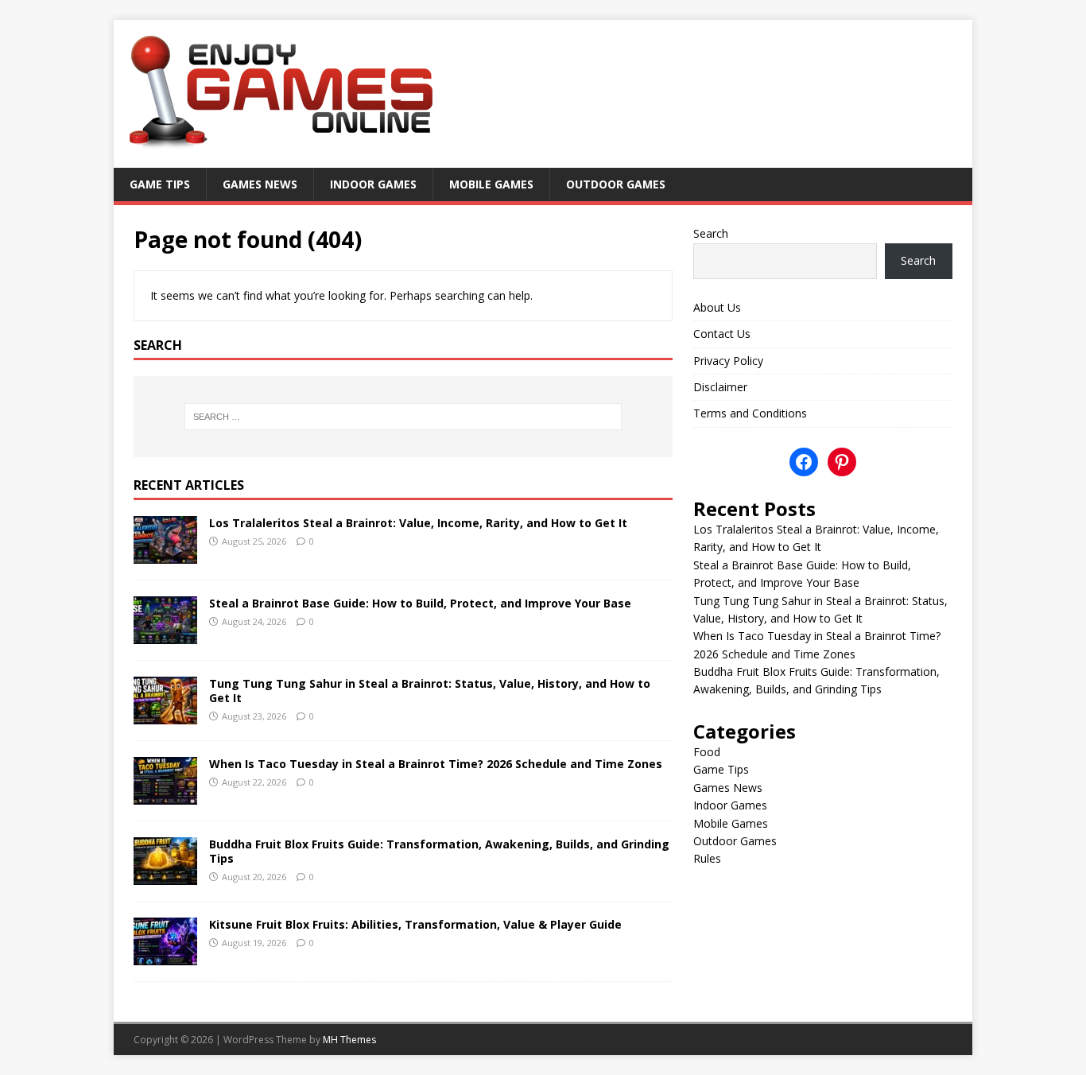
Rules (707, 858)
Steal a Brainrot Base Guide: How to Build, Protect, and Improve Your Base (420, 603)
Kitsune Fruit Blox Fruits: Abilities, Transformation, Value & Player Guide (415, 924)
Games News (260, 184)
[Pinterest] (842, 462)
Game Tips (160, 184)
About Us (717, 307)
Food (706, 751)
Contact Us (722, 333)
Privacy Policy (728, 360)
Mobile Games (491, 184)
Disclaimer (720, 386)
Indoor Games (373, 184)
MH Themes (349, 1039)
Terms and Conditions (750, 413)
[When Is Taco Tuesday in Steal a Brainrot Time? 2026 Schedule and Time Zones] (165, 794)
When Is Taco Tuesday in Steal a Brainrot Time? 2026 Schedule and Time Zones (435, 763)
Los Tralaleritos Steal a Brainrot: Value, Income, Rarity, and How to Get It (418, 522)
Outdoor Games (615, 184)
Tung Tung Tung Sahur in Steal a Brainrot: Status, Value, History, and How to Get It (429, 690)
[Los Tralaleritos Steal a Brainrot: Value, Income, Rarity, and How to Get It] (165, 553)
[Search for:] (403, 416)
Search (710, 233)
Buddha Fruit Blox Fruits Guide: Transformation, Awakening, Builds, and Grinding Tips (439, 851)
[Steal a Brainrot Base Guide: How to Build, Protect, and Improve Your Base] (165, 634)
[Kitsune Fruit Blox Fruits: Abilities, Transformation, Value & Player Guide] (165, 955)
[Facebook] (803, 462)
